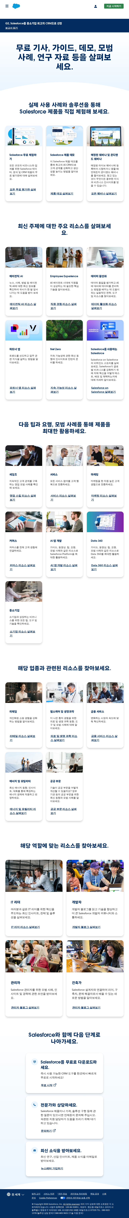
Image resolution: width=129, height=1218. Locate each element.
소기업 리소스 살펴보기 (22, 633)
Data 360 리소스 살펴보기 (104, 567)
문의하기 (46, 1131)
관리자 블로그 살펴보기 (25, 1007)
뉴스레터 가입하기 (52, 1168)
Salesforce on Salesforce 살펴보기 (103, 390)
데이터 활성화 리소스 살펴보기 (104, 306)
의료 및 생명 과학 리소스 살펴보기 (64, 738)
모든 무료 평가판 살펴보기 (23, 191)
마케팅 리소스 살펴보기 (104, 497)
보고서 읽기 (11, 27)
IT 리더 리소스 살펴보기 (25, 927)
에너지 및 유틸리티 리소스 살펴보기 (23, 811)
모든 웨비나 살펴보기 (104, 193)
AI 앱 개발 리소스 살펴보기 (64, 567)
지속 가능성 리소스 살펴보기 (64, 390)
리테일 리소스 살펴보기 (22, 738)
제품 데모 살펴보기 (62, 193)
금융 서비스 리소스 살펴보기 (104, 738)
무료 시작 (46, 1085)
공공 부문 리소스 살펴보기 (64, 811)
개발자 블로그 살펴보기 (86, 927)
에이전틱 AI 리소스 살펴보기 (23, 306)
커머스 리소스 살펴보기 (22, 567)
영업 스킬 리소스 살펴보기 (23, 497)
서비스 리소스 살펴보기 (63, 497)
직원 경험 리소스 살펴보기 (64, 306)
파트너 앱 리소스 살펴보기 (23, 390)
